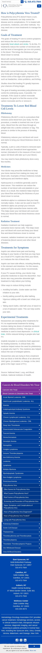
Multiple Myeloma (9, 469)
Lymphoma (7, 465)
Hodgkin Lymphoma (10, 449)
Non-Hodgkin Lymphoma (12, 477)
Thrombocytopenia (10, 540)
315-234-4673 (21, 609)
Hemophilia (7, 445)
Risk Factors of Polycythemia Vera (16, 497)
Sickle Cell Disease (10, 528)
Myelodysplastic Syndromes (13, 473)
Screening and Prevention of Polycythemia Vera (21, 501)
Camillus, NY (21, 572)
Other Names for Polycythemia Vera (17, 489)
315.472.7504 (34, 1)
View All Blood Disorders (12, 552)
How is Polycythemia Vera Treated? (17, 516)
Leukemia (6, 461)
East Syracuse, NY (21, 559)
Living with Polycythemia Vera (14, 520)
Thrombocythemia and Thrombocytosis (17, 536)
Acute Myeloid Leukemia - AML (14, 397)
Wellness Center (21, 601)
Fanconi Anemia (9, 433)
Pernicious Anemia (10, 481)
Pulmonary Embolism (11, 524)
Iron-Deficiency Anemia (11, 457)
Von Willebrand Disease (12, 548)
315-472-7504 (21, 568)
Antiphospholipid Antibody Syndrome (16, 409)
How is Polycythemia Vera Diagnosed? (18, 512)
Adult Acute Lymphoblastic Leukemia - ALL (18, 401)
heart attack (14, 44)
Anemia (6, 405)
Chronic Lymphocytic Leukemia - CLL (16, 417)
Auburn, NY (21, 585)
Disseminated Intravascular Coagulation (17, 429)
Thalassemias (8, 532)
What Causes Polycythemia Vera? (16, 493)
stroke (25, 44)
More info (33, 650)
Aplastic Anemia (9, 413)
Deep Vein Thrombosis (11, 425)
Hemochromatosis (9, 437)
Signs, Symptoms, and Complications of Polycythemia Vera (18, 506)
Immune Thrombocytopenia (13, 453)
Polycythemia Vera (10, 485)
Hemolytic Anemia (9, 441)
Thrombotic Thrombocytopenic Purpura (17, 544)
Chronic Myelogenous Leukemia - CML (17, 421)
